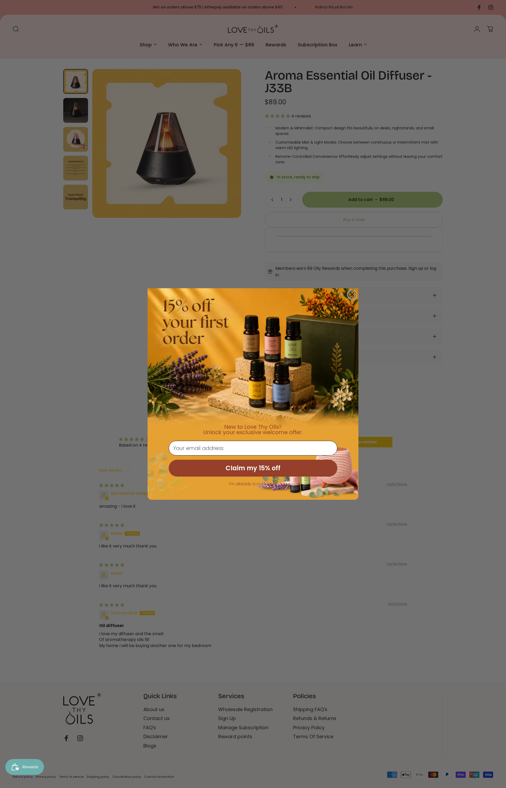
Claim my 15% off (253, 468)
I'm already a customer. (253, 484)
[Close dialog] (352, 294)
